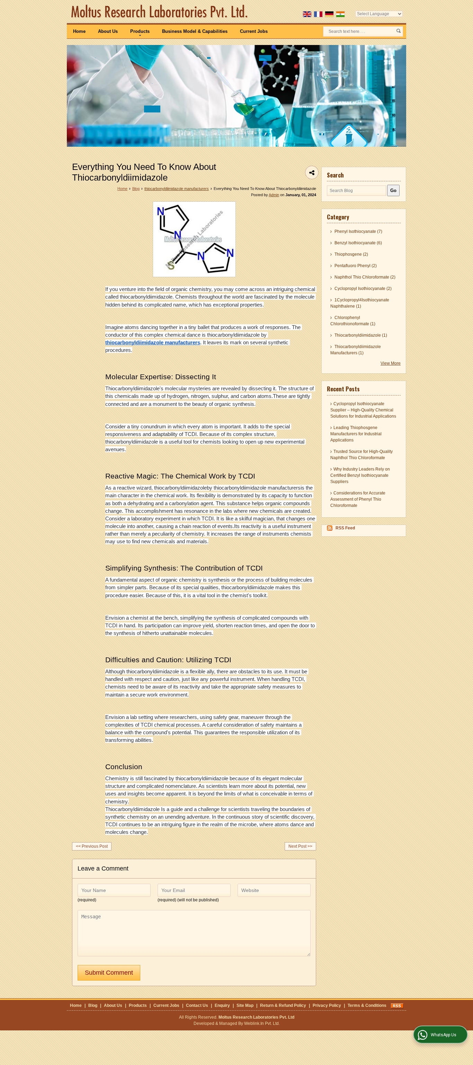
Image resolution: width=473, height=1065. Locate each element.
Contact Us (197, 1005)
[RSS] (397, 1005)
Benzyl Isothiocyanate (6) (357, 242)
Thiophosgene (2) (350, 254)
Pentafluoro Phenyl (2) (355, 265)
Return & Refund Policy (283, 1005)
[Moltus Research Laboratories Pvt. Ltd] (159, 11)
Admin (274, 195)
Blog (136, 188)
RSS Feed (345, 528)
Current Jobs (254, 31)
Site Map (245, 1005)
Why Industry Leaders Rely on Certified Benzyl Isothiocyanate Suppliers (360, 475)
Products (140, 31)
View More (391, 363)
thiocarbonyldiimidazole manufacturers (176, 188)
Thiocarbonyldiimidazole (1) (360, 335)
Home (79, 31)
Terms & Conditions (367, 1005)
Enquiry (222, 1005)
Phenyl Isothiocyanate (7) (357, 231)
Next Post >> (300, 846)
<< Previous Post (92, 846)
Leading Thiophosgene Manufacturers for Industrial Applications (356, 434)
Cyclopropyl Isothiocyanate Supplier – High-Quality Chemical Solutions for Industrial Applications (363, 410)
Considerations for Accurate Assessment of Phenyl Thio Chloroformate (357, 499)
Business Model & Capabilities (194, 31)
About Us (108, 31)
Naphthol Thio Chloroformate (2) (364, 277)
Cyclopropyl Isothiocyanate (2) (362, 288)
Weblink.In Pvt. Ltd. (262, 1023)
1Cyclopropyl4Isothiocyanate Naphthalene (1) (359, 303)
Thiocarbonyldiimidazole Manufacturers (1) (355, 349)
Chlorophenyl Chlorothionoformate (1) (352, 320)
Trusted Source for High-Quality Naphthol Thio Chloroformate (361, 454)
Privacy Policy (327, 1005)
